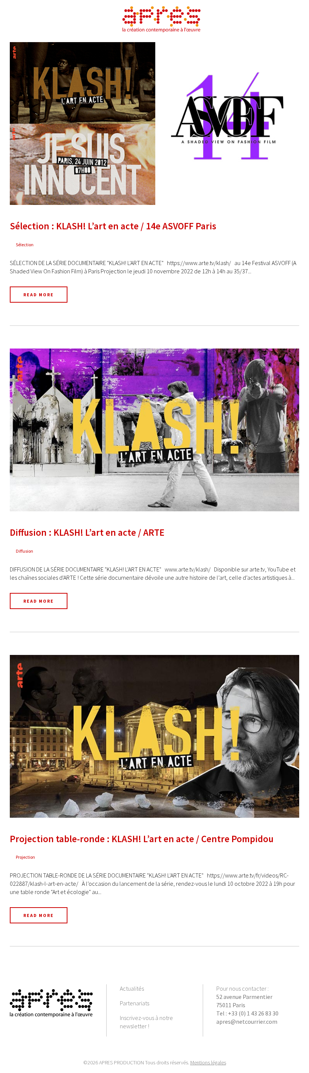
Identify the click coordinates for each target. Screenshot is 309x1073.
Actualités (132, 988)
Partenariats (134, 1003)
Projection (25, 857)
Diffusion (24, 551)
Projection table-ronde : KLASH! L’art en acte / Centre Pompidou (142, 839)
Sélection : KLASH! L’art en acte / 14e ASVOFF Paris (113, 226)
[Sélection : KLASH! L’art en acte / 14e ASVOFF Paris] (154, 123)
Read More (38, 294)
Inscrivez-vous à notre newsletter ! (146, 1022)
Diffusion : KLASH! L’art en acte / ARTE (87, 532)
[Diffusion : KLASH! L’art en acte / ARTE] (154, 430)
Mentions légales (208, 1062)
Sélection (25, 244)
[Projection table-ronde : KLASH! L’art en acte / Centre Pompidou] (154, 736)
